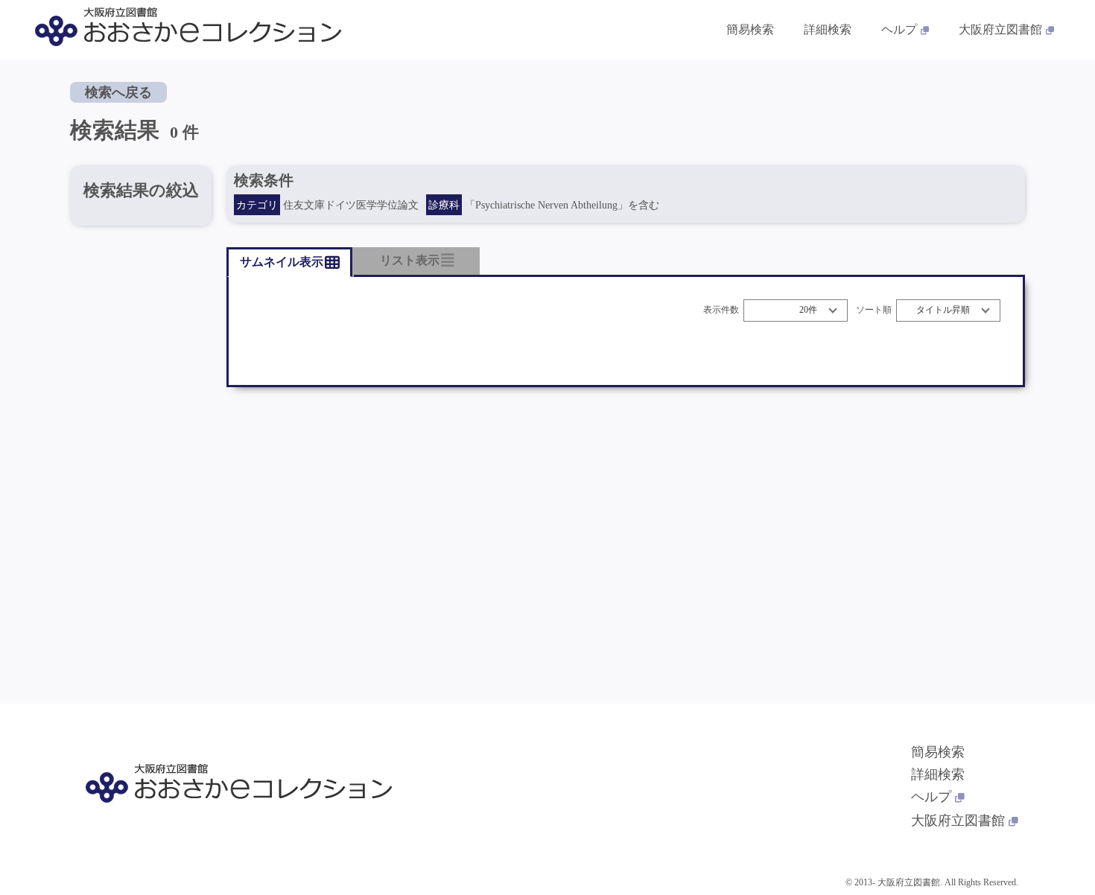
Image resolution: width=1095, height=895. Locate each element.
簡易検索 (750, 29)
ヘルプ (899, 29)
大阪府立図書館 (1000, 29)
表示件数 (721, 310)
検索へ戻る (118, 92)
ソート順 (874, 310)
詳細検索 (827, 29)
